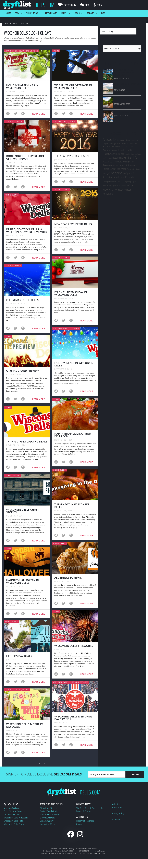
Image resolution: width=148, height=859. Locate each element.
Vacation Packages (12, 808)
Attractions (111, 139)
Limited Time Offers (13, 814)
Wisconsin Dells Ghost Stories (22, 511)
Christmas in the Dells (22, 300)
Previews (108, 165)
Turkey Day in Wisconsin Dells (71, 506)
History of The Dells (85, 820)
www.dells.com (100, 851)
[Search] (140, 31)
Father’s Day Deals (19, 656)
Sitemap (116, 819)
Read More (38, 113)
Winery (112, 190)
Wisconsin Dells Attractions (16, 817)
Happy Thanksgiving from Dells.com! (72, 435)
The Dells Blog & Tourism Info (89, 808)
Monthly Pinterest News (133, 154)
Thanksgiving (126, 181)
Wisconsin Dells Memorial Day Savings (73, 718)
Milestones (118, 153)
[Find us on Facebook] (70, 834)
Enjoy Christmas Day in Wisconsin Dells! (70, 293)
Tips (133, 181)
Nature (116, 157)
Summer (116, 181)
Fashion (106, 146)
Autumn (123, 140)
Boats (128, 140)
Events (64, 13)
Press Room (117, 807)
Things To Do (32, 13)
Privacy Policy (118, 813)
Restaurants (51, 13)
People (118, 161)
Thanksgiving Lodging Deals (26, 441)
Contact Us (81, 824)
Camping (135, 140)
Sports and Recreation (124, 177)
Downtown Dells (47, 817)
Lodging (34, 51)
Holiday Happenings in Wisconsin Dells (22, 87)
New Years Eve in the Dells (73, 224)
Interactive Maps (47, 824)
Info (103, 13)
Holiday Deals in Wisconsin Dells (73, 364)
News (123, 157)
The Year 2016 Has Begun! (71, 156)
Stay (17, 13)
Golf (127, 146)
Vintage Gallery (46, 820)
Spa (124, 173)
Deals (99, 5)
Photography (128, 161)
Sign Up (134, 774)
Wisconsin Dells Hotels (14, 820)
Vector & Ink (79, 853)
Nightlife (132, 157)
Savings (106, 173)
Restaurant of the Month (125, 165)
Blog (87, 5)
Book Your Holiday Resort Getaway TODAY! (25, 157)
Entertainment (129, 144)
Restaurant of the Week (114, 168)
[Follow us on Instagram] (80, 834)
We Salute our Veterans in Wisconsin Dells (73, 87)
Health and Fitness (127, 150)
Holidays (108, 153)
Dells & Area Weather (49, 814)
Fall (136, 143)
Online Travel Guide (49, 811)
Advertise (116, 804)
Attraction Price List (49, 808)
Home (8, 13)
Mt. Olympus (107, 158)
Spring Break (108, 181)
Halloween (114, 150)
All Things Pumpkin (68, 577)
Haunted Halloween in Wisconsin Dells (22, 581)
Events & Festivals (84, 811)
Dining (18, 51)
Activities (9, 51)
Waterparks (121, 186)
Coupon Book (107, 144)
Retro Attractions (133, 169)
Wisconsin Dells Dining (14, 824)
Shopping (115, 173)
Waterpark (112, 185)
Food (122, 146)
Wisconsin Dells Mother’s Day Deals (24, 725)
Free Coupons (69, 5)
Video (105, 185)
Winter (119, 189)
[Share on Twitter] (15, 114)
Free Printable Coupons (14, 811)
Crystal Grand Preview (22, 370)
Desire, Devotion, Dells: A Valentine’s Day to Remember (26, 231)
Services (90, 13)
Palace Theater (108, 162)
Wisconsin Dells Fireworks (73, 645)
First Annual (115, 146)
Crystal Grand (118, 143)
